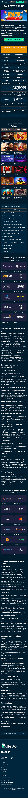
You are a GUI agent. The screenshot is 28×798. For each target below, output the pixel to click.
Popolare (3, 129)
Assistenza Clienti (6, 248)
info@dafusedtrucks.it (6, 784)
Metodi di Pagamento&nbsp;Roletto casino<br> (13, 227)
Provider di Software (7, 236)
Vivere (9, 129)
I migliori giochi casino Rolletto (9, 212)
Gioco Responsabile (7, 245)
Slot (23, 129)
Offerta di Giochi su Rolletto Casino (10, 233)
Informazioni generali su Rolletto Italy (11, 209)
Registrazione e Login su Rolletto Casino (12, 224)
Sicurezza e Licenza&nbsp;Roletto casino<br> (13, 242)
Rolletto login (5, 251)
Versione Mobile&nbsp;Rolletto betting (11, 239)
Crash (16, 129)
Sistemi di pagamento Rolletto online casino (12, 230)
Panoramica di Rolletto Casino (9, 218)
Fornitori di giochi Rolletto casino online (11, 215)
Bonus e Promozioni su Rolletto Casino (11, 221)
